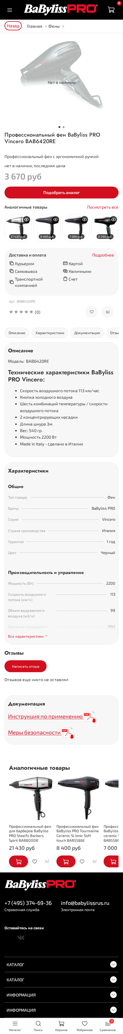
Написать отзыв (25, 666)
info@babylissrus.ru (85, 903)
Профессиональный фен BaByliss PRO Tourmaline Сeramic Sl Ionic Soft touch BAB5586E (77, 833)
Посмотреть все (103, 207)
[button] (42, 312)
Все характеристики (26, 636)
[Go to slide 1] (59, 127)
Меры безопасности (35, 732)
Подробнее (103, 255)
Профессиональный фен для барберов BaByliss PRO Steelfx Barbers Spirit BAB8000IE (30, 833)
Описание (17, 333)
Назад (13, 25)
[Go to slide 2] (63, 127)
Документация (87, 333)
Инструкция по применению (46, 716)
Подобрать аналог (61, 192)
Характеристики (50, 333)
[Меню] (9, 9)
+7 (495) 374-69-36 (28, 903)
